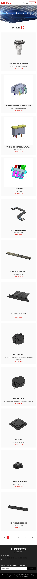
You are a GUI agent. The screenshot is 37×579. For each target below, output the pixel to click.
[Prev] (4, 537)
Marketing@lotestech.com (12, 560)
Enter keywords (24, 2)
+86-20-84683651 (22, 558)
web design (19, 577)
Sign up (31, 568)
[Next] (32, 537)
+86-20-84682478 (9, 558)
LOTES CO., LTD (6, 2)
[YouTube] (3, 575)
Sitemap (9, 575)
